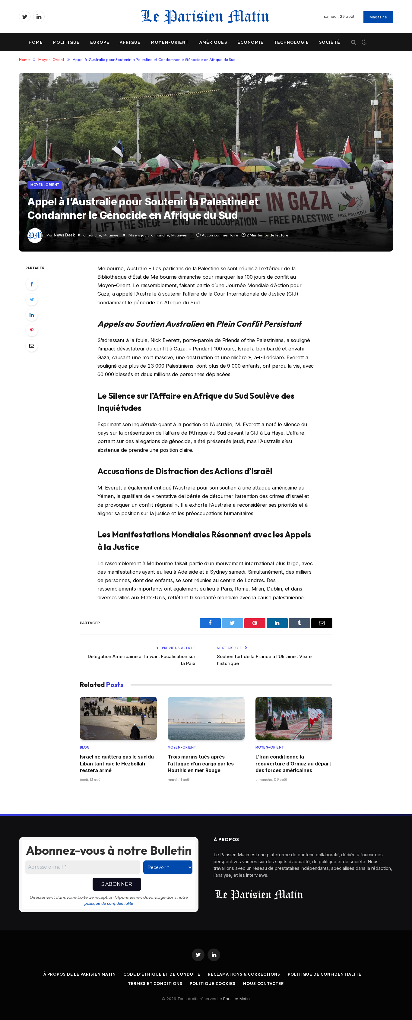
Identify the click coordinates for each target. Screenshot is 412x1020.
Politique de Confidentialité (324, 974)
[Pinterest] (32, 330)
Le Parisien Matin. (234, 998)
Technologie (291, 42)
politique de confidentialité (108, 903)
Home (36, 42)
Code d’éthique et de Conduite (161, 974)
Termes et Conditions (155, 983)
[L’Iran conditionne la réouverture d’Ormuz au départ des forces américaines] (293, 718)
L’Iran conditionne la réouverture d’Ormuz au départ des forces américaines (293, 763)
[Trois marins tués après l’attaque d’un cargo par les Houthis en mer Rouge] (206, 718)
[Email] (32, 346)
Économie (250, 42)
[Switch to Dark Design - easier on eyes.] (363, 42)
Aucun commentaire (220, 235)
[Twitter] (32, 299)
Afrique (130, 42)
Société (329, 42)
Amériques (213, 42)
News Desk (64, 235)
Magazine (378, 17)
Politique (66, 42)
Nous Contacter (263, 983)
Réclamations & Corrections (244, 974)
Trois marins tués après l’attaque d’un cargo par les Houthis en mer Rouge (201, 763)
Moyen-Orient (170, 42)
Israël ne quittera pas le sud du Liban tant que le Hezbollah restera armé (117, 763)
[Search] (353, 42)
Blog (85, 747)
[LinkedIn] (32, 315)
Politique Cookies (212, 983)
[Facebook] (32, 284)
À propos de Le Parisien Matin (79, 974)
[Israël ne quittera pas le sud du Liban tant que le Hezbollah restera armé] (118, 718)
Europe (100, 42)
